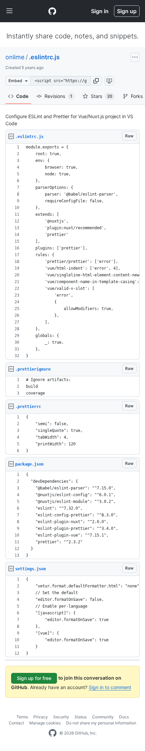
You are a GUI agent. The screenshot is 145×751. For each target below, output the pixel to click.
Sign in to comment (110, 687)
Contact (16, 722)
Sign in (100, 11)
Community (103, 716)
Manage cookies (45, 722)
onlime (14, 57)
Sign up (127, 11)
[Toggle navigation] (9, 11)
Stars (101, 96)
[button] (96, 81)
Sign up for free (34, 678)
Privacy (40, 716)
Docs (124, 716)
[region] (72, 252)
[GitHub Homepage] (53, 733)
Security (61, 716)
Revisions (58, 96)
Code (22, 96)
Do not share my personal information (101, 722)
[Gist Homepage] (52, 11)
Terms (22, 716)
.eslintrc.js (44, 57)
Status (81, 716)
